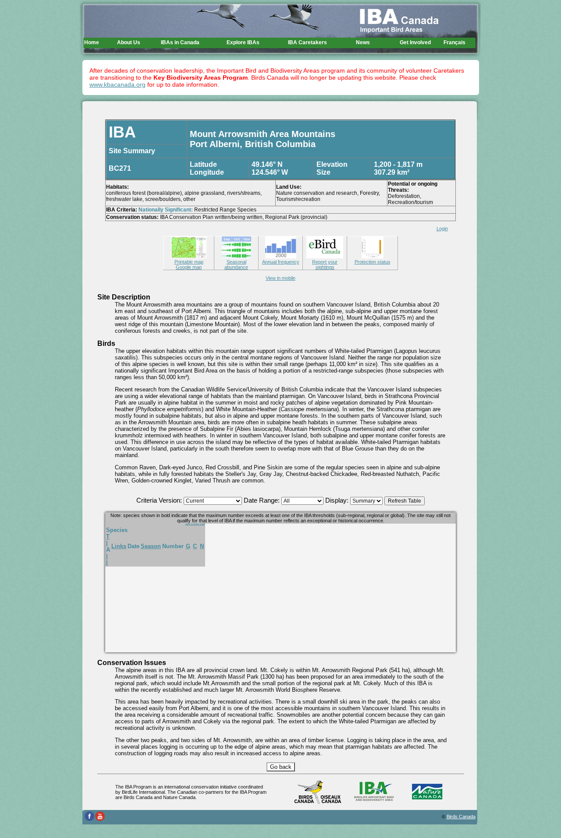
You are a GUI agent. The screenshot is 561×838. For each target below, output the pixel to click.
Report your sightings (324, 264)
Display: (337, 500)
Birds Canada (461, 816)
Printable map (188, 261)
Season (151, 546)
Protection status (373, 261)
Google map (189, 267)
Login (442, 228)
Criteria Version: (160, 500)
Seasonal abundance (236, 264)
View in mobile (280, 278)
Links (118, 546)
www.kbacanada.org (117, 84)
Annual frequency (280, 261)
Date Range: (262, 500)
